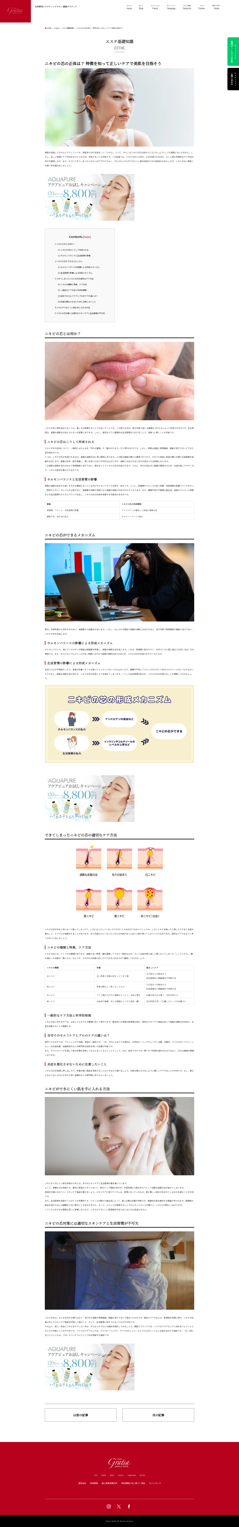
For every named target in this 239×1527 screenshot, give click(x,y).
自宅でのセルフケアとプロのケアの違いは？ (78, 296)
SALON (142, 1475)
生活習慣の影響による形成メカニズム (75, 272)
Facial (155, 7)
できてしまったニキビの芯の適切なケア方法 (74, 278)
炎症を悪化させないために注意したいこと (77, 301)
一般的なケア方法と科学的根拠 (72, 290)
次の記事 (158, 1415)
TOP (95, 1475)
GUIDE (103, 1475)
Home (129, 7)
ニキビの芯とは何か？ (65, 244)
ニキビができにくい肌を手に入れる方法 (72, 307)
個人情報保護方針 (110, 1483)
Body (141, 7)
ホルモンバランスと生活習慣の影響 (74, 255)
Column (201, 7)
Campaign (171, 7)
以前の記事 (80, 1415)
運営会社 (82, 1483)
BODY (112, 1475)
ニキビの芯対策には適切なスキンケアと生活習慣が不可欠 (80, 313)
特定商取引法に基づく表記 (133, 1483)
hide (87, 237)
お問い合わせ (233, 79)
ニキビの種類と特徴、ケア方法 (72, 284)
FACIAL (121, 1475)
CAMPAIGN (131, 1475)
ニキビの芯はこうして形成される (73, 249)
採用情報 (94, 1483)
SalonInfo (187, 7)
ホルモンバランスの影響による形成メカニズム (79, 267)
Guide (216, 7)
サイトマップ (155, 1483)
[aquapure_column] (89, 220)
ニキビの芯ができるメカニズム (68, 261)
